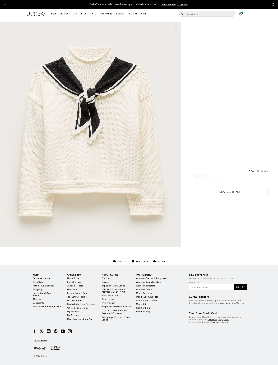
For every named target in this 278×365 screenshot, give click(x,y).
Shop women (168, 4)
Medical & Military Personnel (81, 304)
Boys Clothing (143, 311)
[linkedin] (48, 331)
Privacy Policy (108, 302)
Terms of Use (108, 299)
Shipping (37, 289)
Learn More (225, 303)
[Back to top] (272, 359)
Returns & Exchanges (43, 285)
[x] (41, 331)
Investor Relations (111, 295)
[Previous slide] (69, 4)
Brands (133, 13)
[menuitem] (53, 14)
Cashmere (106, 13)
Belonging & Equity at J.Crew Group (116, 318)
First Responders (75, 300)
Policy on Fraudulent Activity (47, 306)
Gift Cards (72, 289)
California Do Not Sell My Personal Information (114, 312)
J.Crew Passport (75, 285)
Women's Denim (144, 289)
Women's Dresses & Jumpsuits (151, 278)
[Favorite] (176, 26)
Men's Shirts (142, 304)
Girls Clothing (143, 307)
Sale (144, 13)
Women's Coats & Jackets (148, 282)
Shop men (182, 4)
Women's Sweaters (145, 285)
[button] (241, 14)
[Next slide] (208, 4)
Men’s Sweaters (144, 293)
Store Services (74, 282)
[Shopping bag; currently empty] (249, 13)
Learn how (212, 319)
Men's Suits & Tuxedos (147, 296)
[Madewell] (40, 348)
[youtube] (62, 331)
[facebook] (34, 331)
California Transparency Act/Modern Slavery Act (113, 290)
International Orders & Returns (44, 294)
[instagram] (69, 331)
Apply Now (223, 319)
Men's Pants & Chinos (147, 300)
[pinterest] (55, 331)
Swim (93, 13)
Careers (105, 282)
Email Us (121, 261)
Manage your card (221, 322)
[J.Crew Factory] (57, 348)
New (53, 13)
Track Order (38, 282)
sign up (240, 286)
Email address (194, 282)
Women (64, 13)
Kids (84, 13)
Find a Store (142, 261)
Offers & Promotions (77, 307)
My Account (73, 315)
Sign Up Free (238, 303)
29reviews (262, 171)
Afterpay (37, 299)
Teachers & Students (77, 296)
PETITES (120, 13)
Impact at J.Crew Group (113, 285)
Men (75, 13)
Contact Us (38, 302)
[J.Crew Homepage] (36, 14)
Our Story (106, 278)
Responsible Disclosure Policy (116, 306)
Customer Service (41, 278)
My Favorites (73, 311)
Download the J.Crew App (80, 318)
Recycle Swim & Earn (77, 293)
